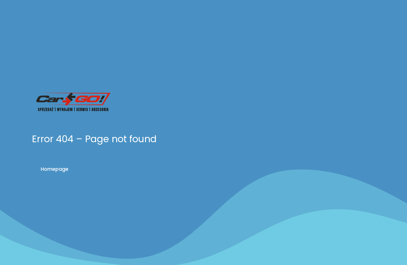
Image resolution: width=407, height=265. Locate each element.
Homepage (54, 168)
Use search (102, 168)
